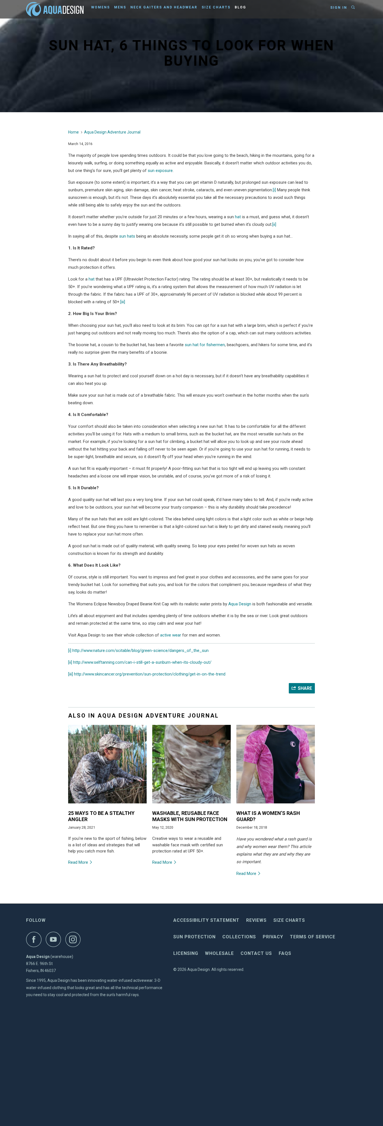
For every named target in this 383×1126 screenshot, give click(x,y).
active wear (170, 635)
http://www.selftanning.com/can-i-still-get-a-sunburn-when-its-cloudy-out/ (142, 662)
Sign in (338, 8)
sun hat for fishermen (205, 344)
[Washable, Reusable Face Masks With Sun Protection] (191, 804)
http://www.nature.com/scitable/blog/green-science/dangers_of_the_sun (140, 650)
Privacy (273, 936)
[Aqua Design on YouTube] (55, 939)
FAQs (285, 953)
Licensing (185, 953)
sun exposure (160, 170)
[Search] (353, 7)
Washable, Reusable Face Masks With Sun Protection (189, 816)
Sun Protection (194, 936)
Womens (100, 7)
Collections (239, 936)
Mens (120, 7)
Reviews (256, 920)
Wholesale (219, 953)
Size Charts (216, 7)
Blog (240, 7)
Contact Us (256, 953)
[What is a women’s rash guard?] (275, 804)
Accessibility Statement (206, 920)
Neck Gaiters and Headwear (163, 7)
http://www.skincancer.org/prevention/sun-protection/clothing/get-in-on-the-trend (149, 674)
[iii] (122, 301)
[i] (274, 189)
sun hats (127, 236)
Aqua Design (239, 603)
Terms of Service (312, 936)
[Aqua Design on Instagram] (74, 939)
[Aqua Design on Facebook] (35, 939)
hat (238, 216)
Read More (78, 862)
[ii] (274, 224)
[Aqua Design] (55, 9)
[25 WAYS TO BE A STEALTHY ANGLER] (107, 804)
